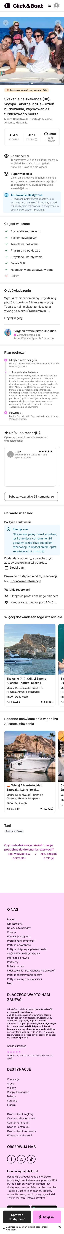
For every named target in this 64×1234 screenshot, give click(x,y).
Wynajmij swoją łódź (19, 936)
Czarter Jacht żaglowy (20, 1114)
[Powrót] (6, 23)
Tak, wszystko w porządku (19, 856)
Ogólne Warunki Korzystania (23, 953)
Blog (9, 983)
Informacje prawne (18, 957)
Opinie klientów (16, 1046)
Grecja (11, 1083)
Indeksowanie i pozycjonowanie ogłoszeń (31, 970)
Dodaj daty (17, 567)
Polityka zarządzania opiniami (24, 979)
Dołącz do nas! (15, 966)
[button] (32, 83)
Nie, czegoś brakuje (49, 856)
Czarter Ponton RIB (18, 1126)
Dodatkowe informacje (25, 581)
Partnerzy (12, 961)
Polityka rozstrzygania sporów (24, 974)
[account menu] (56, 5)
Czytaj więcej (13, 318)
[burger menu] (50, 5)
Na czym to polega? (19, 927)
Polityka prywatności (19, 944)
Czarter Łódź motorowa (21, 1118)
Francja (11, 1104)
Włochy (11, 1087)
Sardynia (12, 1100)
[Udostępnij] (58, 23)
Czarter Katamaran (18, 1122)
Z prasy (11, 932)
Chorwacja (13, 1079)
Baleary (11, 1096)
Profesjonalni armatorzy (20, 940)
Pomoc (11, 919)
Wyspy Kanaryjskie (18, 1091)
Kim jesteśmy (14, 923)
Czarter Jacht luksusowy (21, 1131)
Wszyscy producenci (19, 1135)
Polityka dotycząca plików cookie (26, 949)
